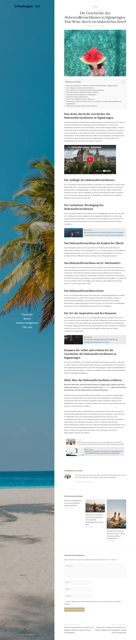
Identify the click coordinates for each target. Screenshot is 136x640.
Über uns (27, 327)
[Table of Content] (123, 82)
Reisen (27, 318)
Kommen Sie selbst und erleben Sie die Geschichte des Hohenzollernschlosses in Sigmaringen (94, 103)
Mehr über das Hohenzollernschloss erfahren (82, 106)
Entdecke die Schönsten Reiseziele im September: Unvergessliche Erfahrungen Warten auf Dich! (94, 519)
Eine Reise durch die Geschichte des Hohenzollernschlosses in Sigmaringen (92, 85)
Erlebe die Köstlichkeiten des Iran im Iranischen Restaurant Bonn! (73, 503)
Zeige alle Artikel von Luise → (84, 481)
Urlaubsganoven (30, 634)
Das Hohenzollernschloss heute (77, 97)
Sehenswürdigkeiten (27, 322)
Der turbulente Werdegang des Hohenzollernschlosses (85, 90)
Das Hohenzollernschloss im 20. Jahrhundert (81, 95)
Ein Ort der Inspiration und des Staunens (80, 99)
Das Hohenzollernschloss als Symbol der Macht (82, 92)
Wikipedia (107, 387)
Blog (81, 387)
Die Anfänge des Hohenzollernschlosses (80, 88)
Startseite (27, 314)
